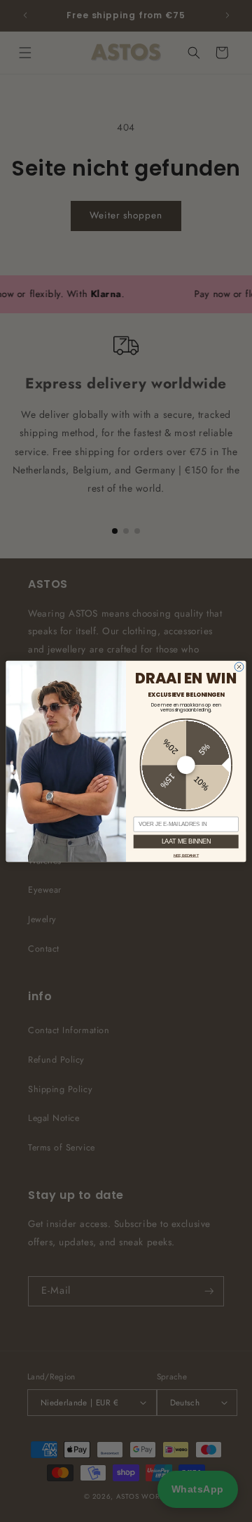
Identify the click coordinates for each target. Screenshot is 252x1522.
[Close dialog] (239, 666)
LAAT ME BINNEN (186, 841)
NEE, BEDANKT (186, 855)
